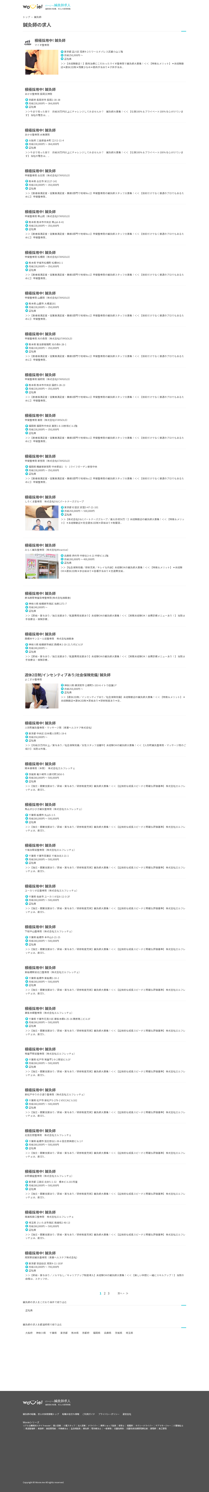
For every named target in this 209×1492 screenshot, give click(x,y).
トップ (26, 17)
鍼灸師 (37, 17)
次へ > (121, 1293)
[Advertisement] (104, 1368)
